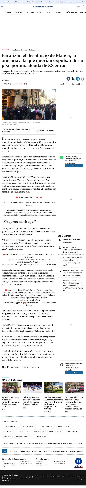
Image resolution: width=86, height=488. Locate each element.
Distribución (39, 461)
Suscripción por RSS (59, 463)
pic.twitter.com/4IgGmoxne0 (39, 212)
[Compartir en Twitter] (73, 79)
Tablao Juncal (47, 427)
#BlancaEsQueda (19, 212)
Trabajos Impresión (59, 461)
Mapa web (39, 463)
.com (5, 451)
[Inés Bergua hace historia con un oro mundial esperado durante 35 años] (32, 387)
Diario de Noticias (25, 461)
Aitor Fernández (28, 427)
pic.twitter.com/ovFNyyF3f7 (28, 262)
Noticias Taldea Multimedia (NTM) (9, 466)
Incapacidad (39, 432)
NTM (3, 409)
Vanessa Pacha (55, 432)
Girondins (8, 432)
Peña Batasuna (64, 427)
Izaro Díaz (47, 412)
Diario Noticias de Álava (8, 463)
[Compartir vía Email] (82, 79)
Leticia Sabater (10, 427)
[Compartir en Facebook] (68, 79)
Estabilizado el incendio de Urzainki (24, 50)
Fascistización (22, 437)
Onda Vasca (23, 465)
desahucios (15, 367)
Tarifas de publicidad (42, 465)
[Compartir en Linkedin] (78, 79)
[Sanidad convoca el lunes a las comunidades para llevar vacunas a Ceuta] (11, 387)
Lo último (64, 235)
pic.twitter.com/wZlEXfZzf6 (29, 300)
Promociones (25, 451)
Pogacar (7, 437)
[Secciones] (2, 6)
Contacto (13, 451)
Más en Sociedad (12, 379)
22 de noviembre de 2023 (45, 215)
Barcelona (35, 367)
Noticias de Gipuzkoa (26, 463)
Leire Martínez (72, 432)
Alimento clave (40, 437)
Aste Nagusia (23, 432)
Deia (3, 461)
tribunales (25, 367)
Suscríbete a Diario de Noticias (55, 451)
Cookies (45, 476)
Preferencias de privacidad (80, 478)
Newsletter (36, 451)
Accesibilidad (60, 476)
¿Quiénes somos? (76, 451)
